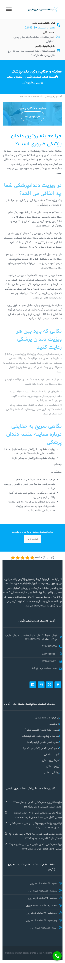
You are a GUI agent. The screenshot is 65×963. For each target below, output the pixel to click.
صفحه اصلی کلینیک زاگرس (40, 76)
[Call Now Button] (57, 955)
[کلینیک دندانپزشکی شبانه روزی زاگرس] (42, 9)
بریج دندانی (52, 766)
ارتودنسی (54, 723)
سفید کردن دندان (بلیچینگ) (43, 742)
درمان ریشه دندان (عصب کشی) (42, 729)
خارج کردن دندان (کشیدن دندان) (41, 748)
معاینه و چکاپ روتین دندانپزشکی (40, 735)
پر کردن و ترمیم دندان (47, 717)
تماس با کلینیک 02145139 (40, 27)
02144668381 (49, 653)
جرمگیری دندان (50, 760)
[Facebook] (57, 684)
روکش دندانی (51, 772)
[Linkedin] (33, 684)
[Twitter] (49, 684)
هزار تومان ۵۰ (32, 116)
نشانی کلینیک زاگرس (45, 46)
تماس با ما (33, 539)
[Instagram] (41, 684)
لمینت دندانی (51, 754)
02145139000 (49, 646)
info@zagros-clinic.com (44, 668)
